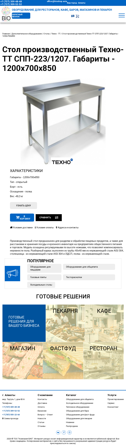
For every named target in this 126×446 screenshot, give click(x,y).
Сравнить (45, 217)
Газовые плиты (38, 277)
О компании (45, 395)
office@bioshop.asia (57, 1)
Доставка (42, 403)
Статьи (41, 422)
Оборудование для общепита (82, 266)
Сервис (111, 403)
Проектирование (116, 399)
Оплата (41, 407)
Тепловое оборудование (77, 407)
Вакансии (42, 411)
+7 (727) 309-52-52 (11, 4)
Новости (42, 418)
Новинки (70, 422)
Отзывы (41, 426)
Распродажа (72, 426)
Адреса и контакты (68, 227)
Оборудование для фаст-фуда (80, 414)
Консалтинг (113, 407)
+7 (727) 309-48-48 (11, 1)
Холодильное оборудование (79, 403)
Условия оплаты (45, 227)
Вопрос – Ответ (45, 414)
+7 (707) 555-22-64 (11, 414)
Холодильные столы (41, 284)
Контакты (42, 399)
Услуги (112, 395)
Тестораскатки (74, 277)
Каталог (71, 395)
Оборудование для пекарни (79, 418)
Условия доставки (22, 227)
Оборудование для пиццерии (40, 268)
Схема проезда (11, 418)
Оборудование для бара (77, 411)
